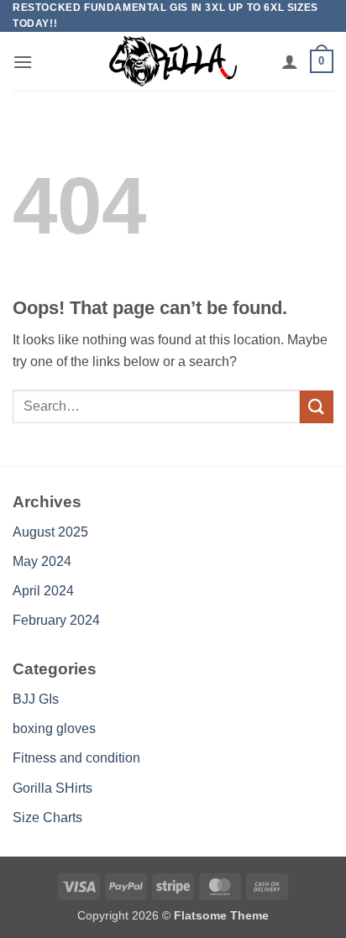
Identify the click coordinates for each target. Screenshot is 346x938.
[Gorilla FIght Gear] (173, 61)
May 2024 (42, 561)
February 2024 (56, 620)
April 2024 (43, 591)
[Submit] (316, 406)
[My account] (289, 61)
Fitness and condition (76, 758)
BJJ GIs (36, 699)
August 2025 (50, 532)
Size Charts (47, 817)
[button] (23, 61)
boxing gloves (54, 728)
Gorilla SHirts (52, 788)
